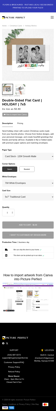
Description (7, 123)
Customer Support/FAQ (14, 362)
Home (4, 26)
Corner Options (8, 164)
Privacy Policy (14, 367)
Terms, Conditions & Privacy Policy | (16, 404)
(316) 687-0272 (14, 355)
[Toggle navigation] (51, 17)
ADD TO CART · (26, 225)
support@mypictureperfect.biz (15, 358)
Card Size (6, 191)
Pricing (20, 123)
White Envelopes (9, 177)
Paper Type (7, 150)
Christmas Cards (16, 26)
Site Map (35, 404)
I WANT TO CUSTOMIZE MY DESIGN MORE (28, 235)
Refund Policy (14, 371)
